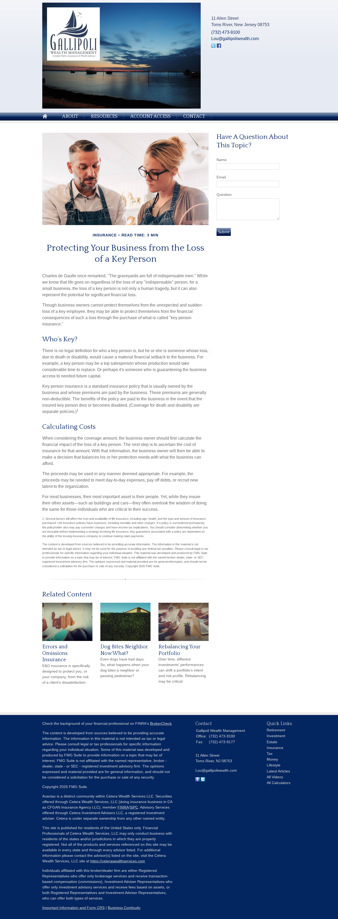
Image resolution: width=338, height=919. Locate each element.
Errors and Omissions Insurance (55, 653)
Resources (104, 116)
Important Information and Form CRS (73, 908)
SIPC (134, 807)
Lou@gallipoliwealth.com (235, 38)
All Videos (275, 777)
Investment (276, 736)
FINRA (123, 807)
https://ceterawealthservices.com (117, 861)
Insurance (275, 748)
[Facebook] (197, 780)
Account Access (150, 116)
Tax (270, 753)
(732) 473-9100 (225, 32)
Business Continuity (124, 908)
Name (222, 160)
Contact (194, 116)
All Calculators (278, 783)
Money (272, 759)
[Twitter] (203, 780)
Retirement (276, 730)
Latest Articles (278, 771)
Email (221, 177)
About (70, 116)
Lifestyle (273, 765)
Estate (272, 742)
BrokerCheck (161, 723)
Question (224, 194)
